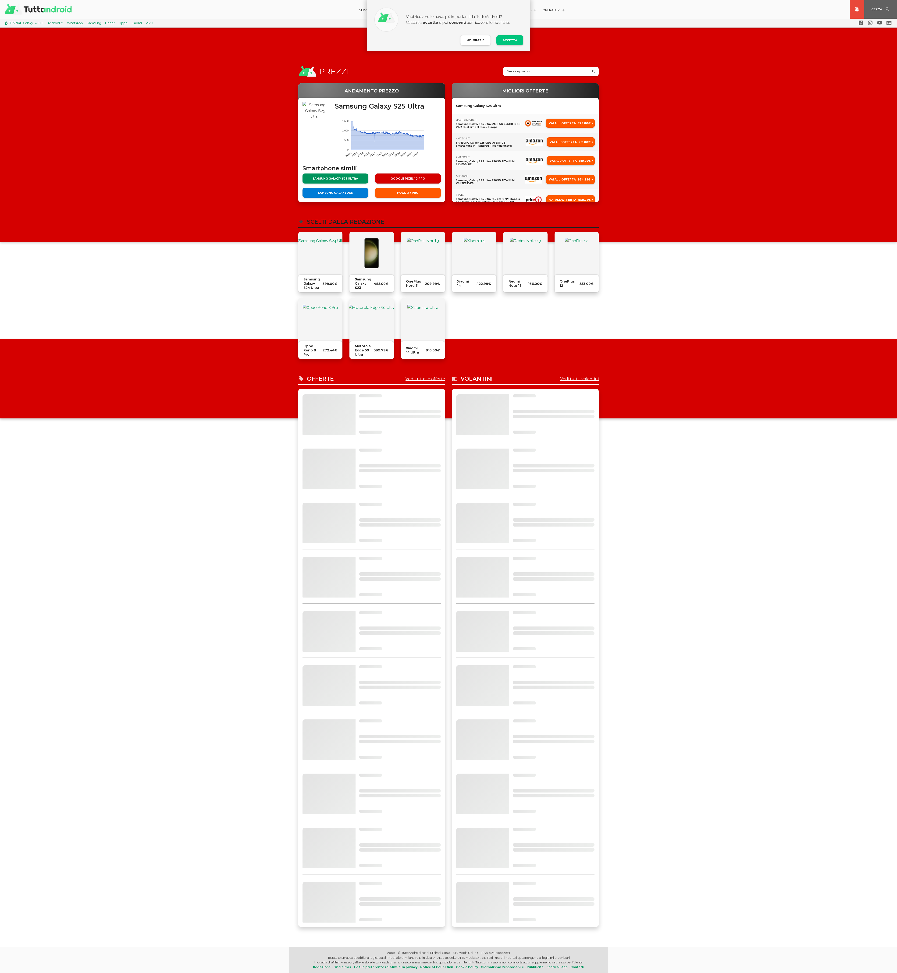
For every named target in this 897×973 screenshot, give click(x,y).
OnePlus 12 (567, 283)
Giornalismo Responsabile (502, 967)
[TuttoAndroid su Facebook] (860, 23)
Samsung (94, 23)
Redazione (322, 967)
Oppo (123, 23)
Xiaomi (137, 23)
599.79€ (381, 350)
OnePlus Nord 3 (413, 283)
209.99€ (432, 284)
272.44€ (330, 350)
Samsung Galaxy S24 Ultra (311, 283)
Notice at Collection (436, 967)
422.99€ (483, 284)
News (363, 10)
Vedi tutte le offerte (425, 378)
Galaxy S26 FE (33, 23)
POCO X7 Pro (408, 193)
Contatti (577, 967)
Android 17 (55, 23)
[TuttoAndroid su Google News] (888, 23)
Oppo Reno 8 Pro (309, 350)
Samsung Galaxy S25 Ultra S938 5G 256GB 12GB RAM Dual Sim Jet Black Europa (488, 126)
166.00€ (535, 284)
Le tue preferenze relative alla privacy (385, 967)
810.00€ (433, 350)
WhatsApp (75, 23)
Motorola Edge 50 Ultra (363, 350)
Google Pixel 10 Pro (408, 178)
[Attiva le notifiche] (857, 9)
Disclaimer (342, 967)
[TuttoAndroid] (39, 9)
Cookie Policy (467, 967)
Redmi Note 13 (515, 283)
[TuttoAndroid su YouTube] (878, 23)
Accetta (510, 40)
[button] (554, 11)
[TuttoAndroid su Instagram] (869, 23)
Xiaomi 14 (463, 283)
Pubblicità (535, 967)
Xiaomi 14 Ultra (412, 350)
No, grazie (475, 40)
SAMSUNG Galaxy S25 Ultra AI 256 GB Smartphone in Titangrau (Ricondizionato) (484, 144)
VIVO (149, 23)
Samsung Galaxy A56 (335, 193)
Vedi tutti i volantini (579, 378)
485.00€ (381, 284)
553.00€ (587, 284)
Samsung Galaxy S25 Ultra (335, 178)
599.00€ (330, 284)
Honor (110, 23)
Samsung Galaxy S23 (363, 283)
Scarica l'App (557, 967)
